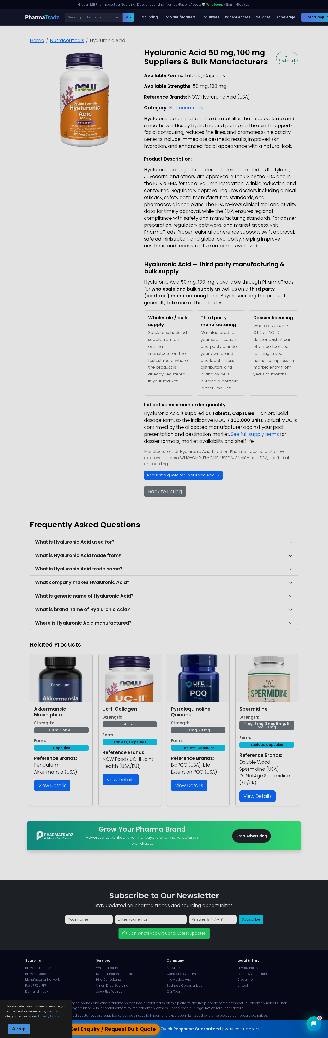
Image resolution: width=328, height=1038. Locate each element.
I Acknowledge (203, 555)
